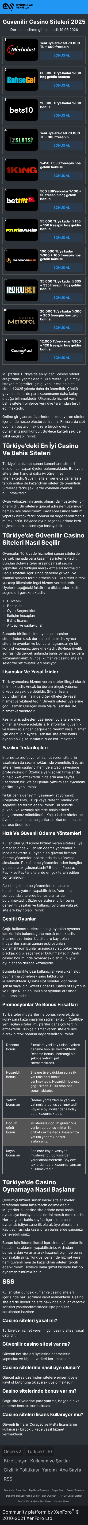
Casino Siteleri (62, 1501)
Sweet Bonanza (75, 1490)
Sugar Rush (58, 1490)
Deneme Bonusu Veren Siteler (23, 1495)
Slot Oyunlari (49, 1495)
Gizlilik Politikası (21, 1470)
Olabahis (9, 1490)
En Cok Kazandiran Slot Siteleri (35, 1501)
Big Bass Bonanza (39, 1490)
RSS (8, 1479)
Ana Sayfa (70, 1470)
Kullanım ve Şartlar (50, 1461)
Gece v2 (12, 1451)
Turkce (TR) (39, 1451)
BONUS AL (62, 55)
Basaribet (21, 1490)
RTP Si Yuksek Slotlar (70, 1495)
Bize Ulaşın (15, 1461)
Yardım (49, 1470)
